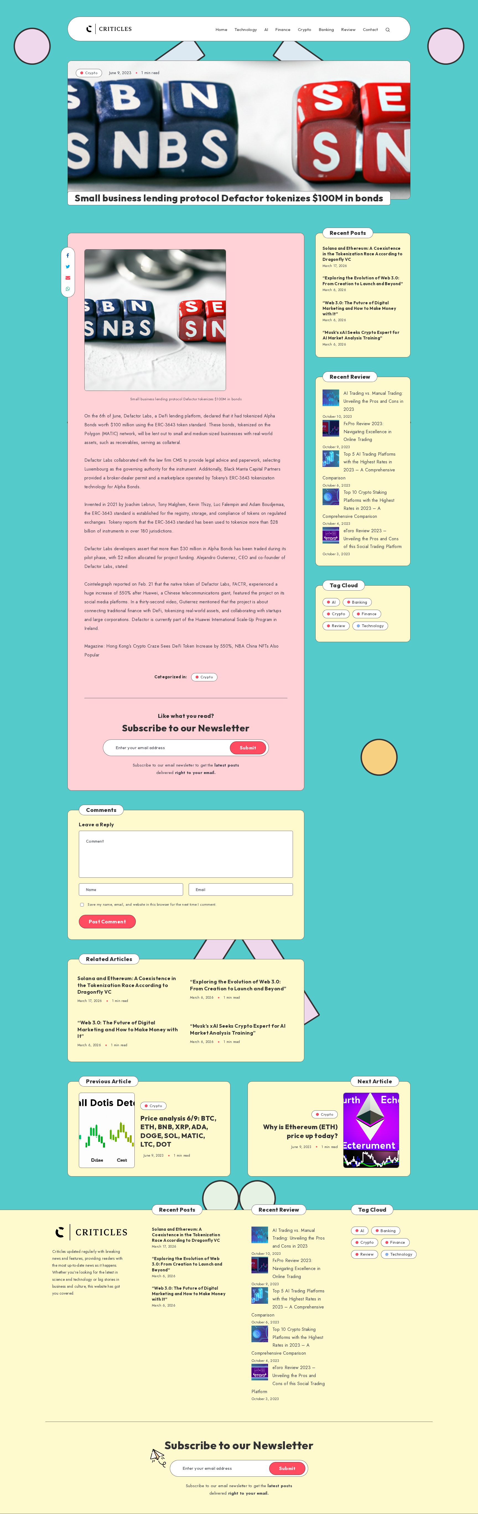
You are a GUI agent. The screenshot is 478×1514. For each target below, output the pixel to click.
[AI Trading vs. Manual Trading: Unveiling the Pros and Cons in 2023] (331, 399)
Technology (246, 29)
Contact (370, 29)
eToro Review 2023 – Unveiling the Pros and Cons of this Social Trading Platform (373, 539)
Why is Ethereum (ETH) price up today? (300, 1131)
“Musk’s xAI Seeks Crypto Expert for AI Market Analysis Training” (237, 1029)
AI (266, 29)
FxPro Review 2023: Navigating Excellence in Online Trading (367, 431)
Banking (326, 29)
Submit (248, 747)
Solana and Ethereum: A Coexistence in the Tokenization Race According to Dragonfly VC (126, 985)
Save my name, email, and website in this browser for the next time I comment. (152, 904)
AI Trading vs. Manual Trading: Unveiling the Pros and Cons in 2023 (373, 401)
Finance (282, 29)
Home (221, 29)
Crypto (304, 29)
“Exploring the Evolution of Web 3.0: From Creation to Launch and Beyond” (238, 984)
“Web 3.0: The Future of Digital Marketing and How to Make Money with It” (127, 1029)
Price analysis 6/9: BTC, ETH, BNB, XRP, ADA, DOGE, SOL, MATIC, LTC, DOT (178, 1131)
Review (348, 29)
